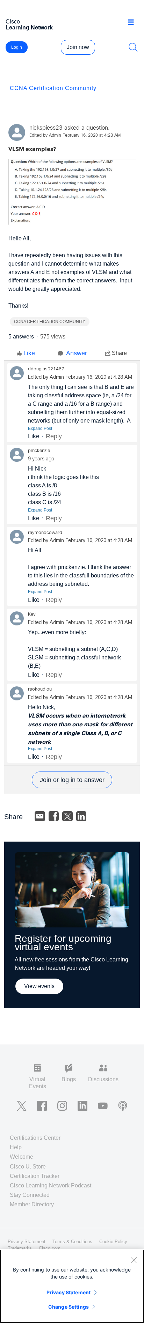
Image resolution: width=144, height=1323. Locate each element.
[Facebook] (54, 816)
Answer (76, 353)
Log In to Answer (72, 780)
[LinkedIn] (81, 816)
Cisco (29, 24)
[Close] (133, 1259)
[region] (72, 1286)
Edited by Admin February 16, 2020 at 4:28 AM (75, 135)
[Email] (40, 816)
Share (119, 353)
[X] (67, 816)
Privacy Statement (68, 1292)
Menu (133, 22)
